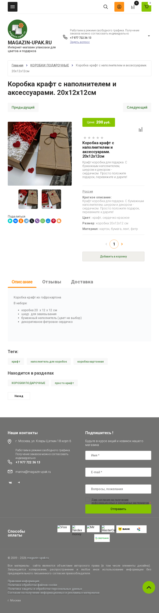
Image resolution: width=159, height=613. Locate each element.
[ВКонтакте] (15, 221)
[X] (31, 221)
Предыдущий (23, 107)
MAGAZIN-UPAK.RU (30, 42)
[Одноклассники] (21, 221)
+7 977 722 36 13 (80, 37)
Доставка (82, 282)
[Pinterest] (53, 221)
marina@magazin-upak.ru (33, 472)
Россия (87, 191)
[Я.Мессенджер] (10, 221)
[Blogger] (59, 221)
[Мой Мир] (48, 221)
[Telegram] (26, 221)
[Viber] (37, 221)
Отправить (118, 509)
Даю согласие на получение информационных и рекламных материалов (120, 501)
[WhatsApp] (42, 221)
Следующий (137, 107)
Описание (22, 282)
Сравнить (140, 129)
